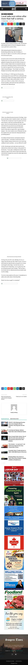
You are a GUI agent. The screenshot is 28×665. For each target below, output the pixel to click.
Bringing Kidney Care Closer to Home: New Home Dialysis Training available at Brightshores (17, 458)
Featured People (3, 425)
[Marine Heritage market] (14, 569)
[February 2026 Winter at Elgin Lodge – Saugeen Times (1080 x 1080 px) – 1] (14, 629)
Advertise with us (19, 661)
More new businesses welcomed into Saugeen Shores (6, 398)
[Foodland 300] (14, 609)
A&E (5, 12)
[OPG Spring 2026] (14, 505)
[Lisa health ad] (14, 589)
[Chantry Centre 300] (14, 519)
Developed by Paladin (10, 661)
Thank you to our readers (21, 396)
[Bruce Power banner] (14, 3)
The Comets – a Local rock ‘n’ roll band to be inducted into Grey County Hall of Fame (16, 446)
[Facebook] (12, 654)
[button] (26, 9)
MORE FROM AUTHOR (14, 418)
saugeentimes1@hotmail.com (16, 650)
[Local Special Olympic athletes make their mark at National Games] (4, 431)
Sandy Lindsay (5, 20)
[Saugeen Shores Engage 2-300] (14, 534)
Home (2, 12)
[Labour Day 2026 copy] (14, 485)
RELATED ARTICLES (5, 418)
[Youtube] (15, 654)
